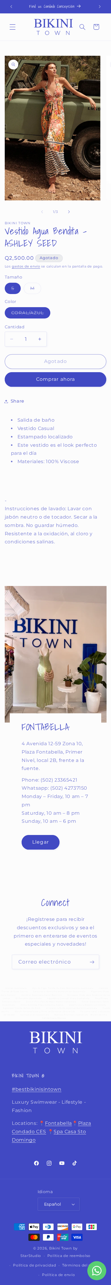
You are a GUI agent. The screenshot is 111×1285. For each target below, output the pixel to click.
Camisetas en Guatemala (34, 1015)
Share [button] (17, 401)
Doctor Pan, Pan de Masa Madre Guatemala (51, 1002)
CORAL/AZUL (31, 314)
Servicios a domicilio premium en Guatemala (59, 991)
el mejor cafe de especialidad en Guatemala (71, 1008)
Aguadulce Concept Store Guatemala (68, 998)
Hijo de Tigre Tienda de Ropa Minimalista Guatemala (63, 988)
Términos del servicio (83, 1265)
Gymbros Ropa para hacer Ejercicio (41, 995)
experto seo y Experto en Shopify (87, 1005)
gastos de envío (26, 266)
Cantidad (14, 326)
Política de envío (58, 1275)
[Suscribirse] (92, 962)
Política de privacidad (34, 1265)
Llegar (40, 842)
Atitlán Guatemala (16, 988)
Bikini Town (60, 1248)
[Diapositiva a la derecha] (68, 211)
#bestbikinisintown (36, 1089)
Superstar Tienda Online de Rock (22, 1008)
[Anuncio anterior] (11, 6)
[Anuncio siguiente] (99, 6)
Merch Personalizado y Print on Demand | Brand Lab (45, 1011)
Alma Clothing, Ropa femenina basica (42, 1005)
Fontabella (58, 1123)
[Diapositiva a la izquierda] (42, 211)
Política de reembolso (69, 1256)
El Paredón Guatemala (29, 998)
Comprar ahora (55, 379)
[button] (12, 27)
